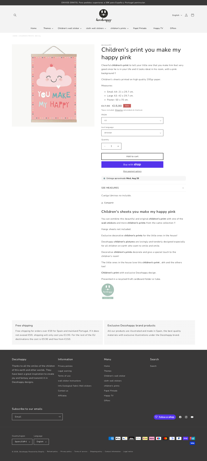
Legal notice (128, 451)
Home (15, 36)
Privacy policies (65, 366)
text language (107, 127)
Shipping (119, 110)
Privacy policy (66, 451)
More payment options (132, 171)
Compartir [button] (109, 203)
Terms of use (64, 375)
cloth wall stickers (113, 380)
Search (153, 366)
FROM (104, 115)
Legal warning (65, 370)
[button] (15, 15)
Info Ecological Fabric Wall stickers (75, 385)
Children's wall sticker (114, 375)
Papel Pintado (110, 390)
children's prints (26, 36)
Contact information (113, 451)
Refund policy (52, 451)
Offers (107, 400)
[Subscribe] (59, 416)
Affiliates (62, 395)
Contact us (63, 390)
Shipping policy (96, 451)
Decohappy (23, 452)
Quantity (105, 140)
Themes (108, 370)
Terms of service (80, 451)
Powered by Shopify (36, 452)
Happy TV (109, 395)
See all (38, 36)
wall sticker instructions (69, 380)
